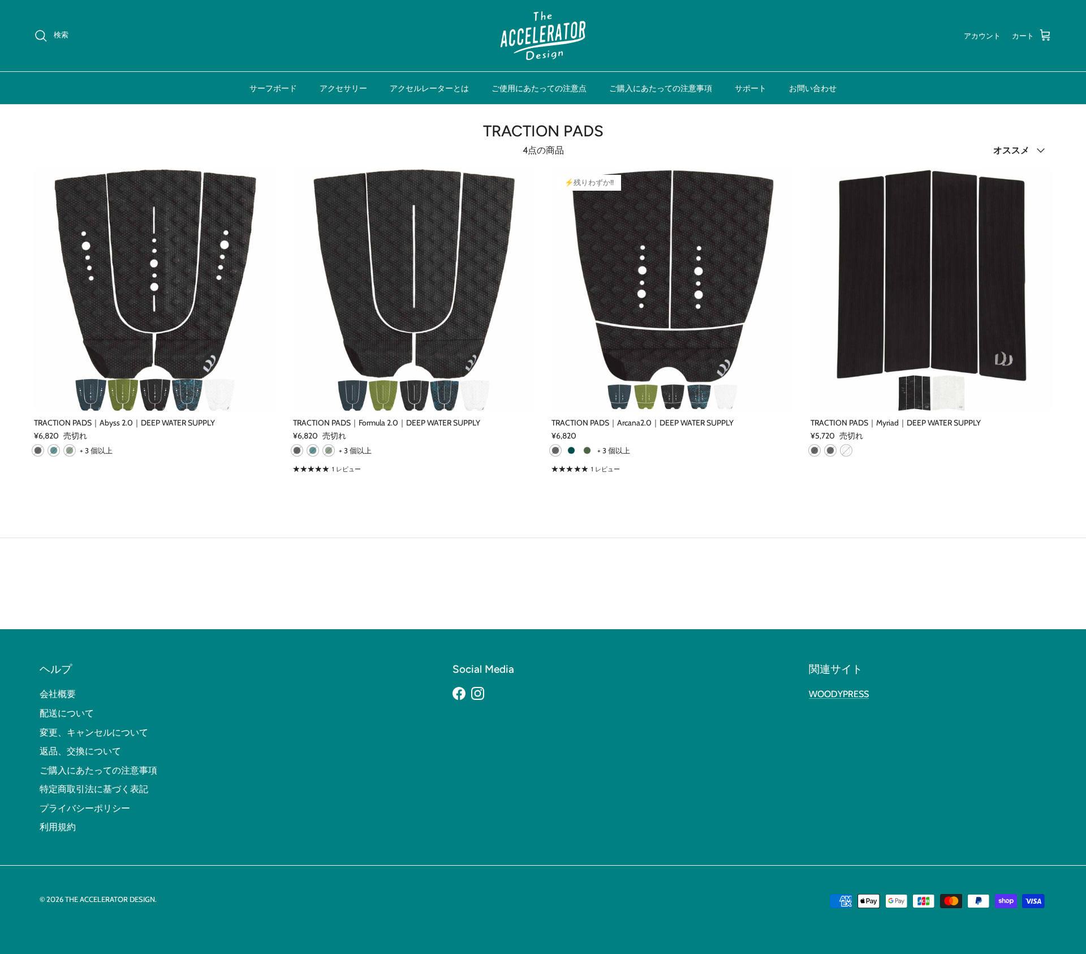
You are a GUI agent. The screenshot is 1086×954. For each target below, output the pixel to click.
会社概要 (58, 694)
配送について (67, 713)
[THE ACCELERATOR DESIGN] (543, 35)
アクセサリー (343, 88)
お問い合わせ (813, 88)
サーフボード (273, 88)
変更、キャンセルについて (94, 732)
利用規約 (58, 827)
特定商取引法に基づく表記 (94, 789)
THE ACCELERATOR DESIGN (110, 899)
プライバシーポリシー (85, 808)
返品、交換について (80, 751)
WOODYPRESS (839, 694)
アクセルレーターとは (429, 88)
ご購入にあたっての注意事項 (660, 88)
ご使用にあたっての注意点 (539, 88)
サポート (750, 88)
